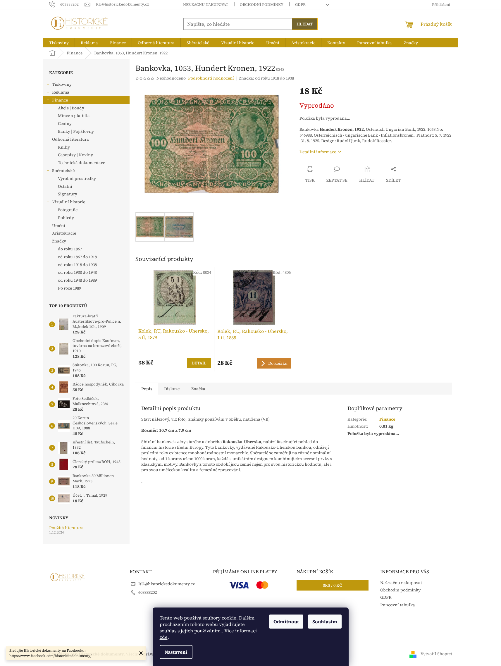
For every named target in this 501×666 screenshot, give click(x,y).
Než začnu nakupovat (205, 4)
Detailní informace (317, 152)
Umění (58, 225)
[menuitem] (59, 42)
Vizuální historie (68, 202)
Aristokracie (64, 233)
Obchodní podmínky (261, 4)
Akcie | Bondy (71, 108)
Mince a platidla (74, 115)
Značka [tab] (198, 389)
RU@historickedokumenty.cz (166, 584)
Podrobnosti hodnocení (211, 78)
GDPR (300, 4)
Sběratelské (63, 170)
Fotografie (68, 210)
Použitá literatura (66, 528)
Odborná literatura (70, 139)
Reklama (60, 92)
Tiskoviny (62, 84)
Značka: (266, 78)
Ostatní (65, 186)
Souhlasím (324, 621)
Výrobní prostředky (77, 178)
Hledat (305, 24)
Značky (59, 241)
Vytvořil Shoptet (436, 654)
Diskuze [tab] (172, 389)
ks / (332, 585)
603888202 (147, 592)
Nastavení (176, 652)
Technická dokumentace (81, 163)
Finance (60, 100)
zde (164, 637)
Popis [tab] (146, 389)
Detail (199, 363)
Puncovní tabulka (397, 605)
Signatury (67, 194)
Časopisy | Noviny (75, 155)
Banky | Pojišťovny (76, 131)
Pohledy (66, 218)
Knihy (64, 147)
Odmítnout (286, 621)
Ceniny (65, 123)
